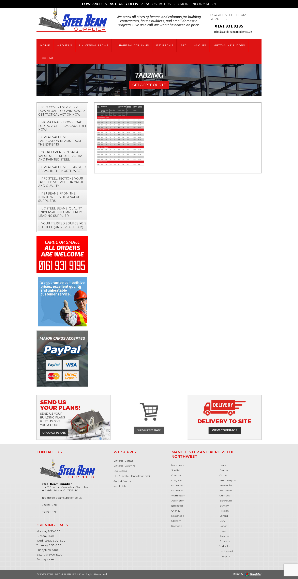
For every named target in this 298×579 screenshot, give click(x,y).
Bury (223, 520)
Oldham (176, 520)
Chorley (175, 510)
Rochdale (177, 525)
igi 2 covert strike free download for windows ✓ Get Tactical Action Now (62, 110)
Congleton (177, 480)
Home (45, 45)
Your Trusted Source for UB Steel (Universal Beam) (62, 225)
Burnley (224, 505)
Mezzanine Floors (229, 45)
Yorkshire (225, 546)
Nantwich (177, 490)
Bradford (225, 470)
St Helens (225, 541)
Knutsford (177, 485)
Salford (224, 515)
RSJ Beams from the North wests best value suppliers (59, 197)
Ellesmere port (228, 480)
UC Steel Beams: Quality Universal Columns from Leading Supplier (60, 212)
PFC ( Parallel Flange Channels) (132, 475)
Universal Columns (132, 45)
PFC (183, 45)
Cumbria (225, 495)
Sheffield (176, 470)
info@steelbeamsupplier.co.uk (233, 32)
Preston (224, 510)
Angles (200, 45)
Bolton (223, 525)
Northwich (226, 490)
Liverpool (225, 556)
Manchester (178, 465)
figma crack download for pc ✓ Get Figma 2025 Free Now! (62, 125)
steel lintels (120, 486)
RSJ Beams (164, 45)
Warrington (178, 495)
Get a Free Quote (149, 85)
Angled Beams (122, 480)
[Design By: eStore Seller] (248, 574)
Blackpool (177, 505)
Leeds (223, 465)
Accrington (177, 500)
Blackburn (226, 500)
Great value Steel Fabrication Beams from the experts (59, 140)
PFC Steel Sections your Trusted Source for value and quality (61, 182)
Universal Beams (93, 45)
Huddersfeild (227, 551)
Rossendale (177, 515)
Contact (49, 57)
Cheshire (176, 475)
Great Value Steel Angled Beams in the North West (62, 169)
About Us (64, 45)
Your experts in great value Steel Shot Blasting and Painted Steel (61, 155)
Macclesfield (226, 485)
